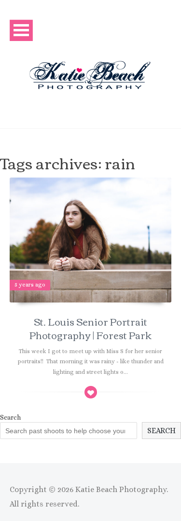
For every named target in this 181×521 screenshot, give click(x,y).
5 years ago (29, 284)
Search (10, 417)
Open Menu (21, 30)
